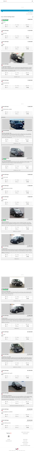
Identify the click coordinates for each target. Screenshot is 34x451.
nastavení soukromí (25, 442)
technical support (25, 433)
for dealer (8, 439)
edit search (31, 10)
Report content (25, 439)
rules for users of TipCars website (25, 445)
